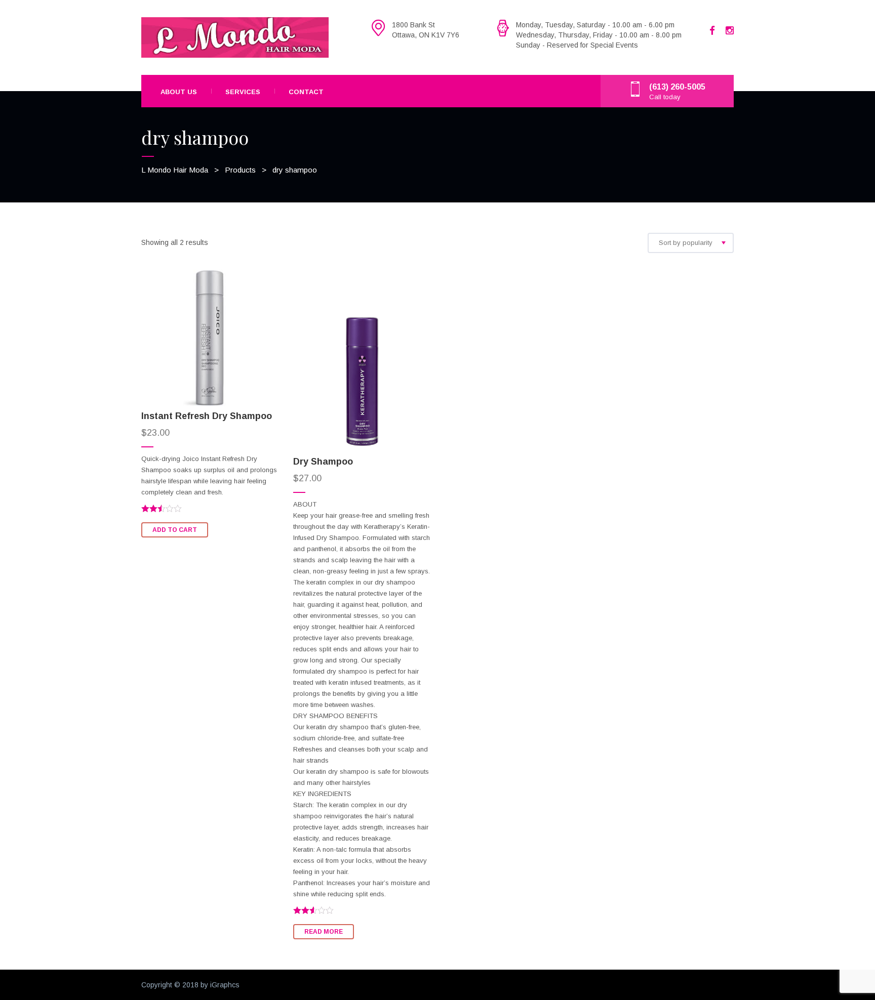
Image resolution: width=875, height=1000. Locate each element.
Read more (323, 931)
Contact (306, 92)
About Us (179, 92)
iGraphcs (225, 985)
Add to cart (174, 529)
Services (242, 92)
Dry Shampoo (323, 461)
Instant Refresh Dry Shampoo (206, 416)
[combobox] (691, 243)
